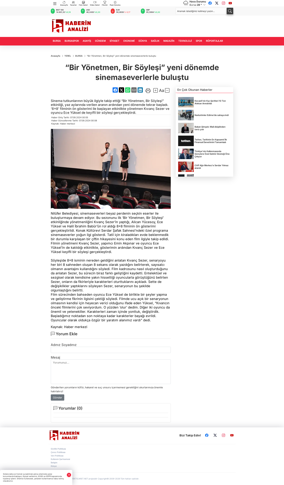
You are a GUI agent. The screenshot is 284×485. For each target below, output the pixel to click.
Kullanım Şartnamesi (60, 459)
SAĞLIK (155, 40)
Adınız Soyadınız (64, 345)
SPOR (199, 40)
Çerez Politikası (58, 452)
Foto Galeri (83, 5)
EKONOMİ (129, 40)
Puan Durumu (115, 5)
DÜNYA (143, 40)
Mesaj (55, 357)
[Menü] (55, 3)
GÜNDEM (100, 40)
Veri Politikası (57, 455)
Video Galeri (95, 5)
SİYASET (114, 40)
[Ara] (230, 11)
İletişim (54, 462)
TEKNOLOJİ (185, 40)
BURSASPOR (72, 40)
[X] (216, 3)
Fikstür (105, 5)
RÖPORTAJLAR (214, 40)
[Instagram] (223, 3)
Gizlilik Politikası (58, 449)
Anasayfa (64, 5)
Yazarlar (73, 5)
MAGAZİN (168, 40)
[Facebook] (210, 3)
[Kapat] (69, 475)
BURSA (57, 40)
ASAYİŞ (87, 40)
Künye (54, 466)
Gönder (57, 397)
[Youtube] (230, 3)
